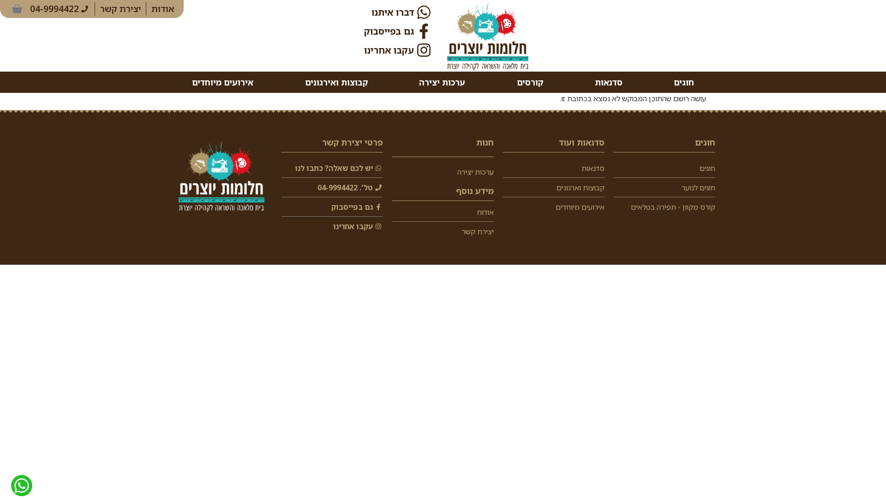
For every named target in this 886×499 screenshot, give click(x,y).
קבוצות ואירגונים (336, 82)
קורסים (530, 82)
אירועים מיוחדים (222, 82)
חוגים (684, 82)
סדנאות (609, 82)
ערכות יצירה (442, 82)
